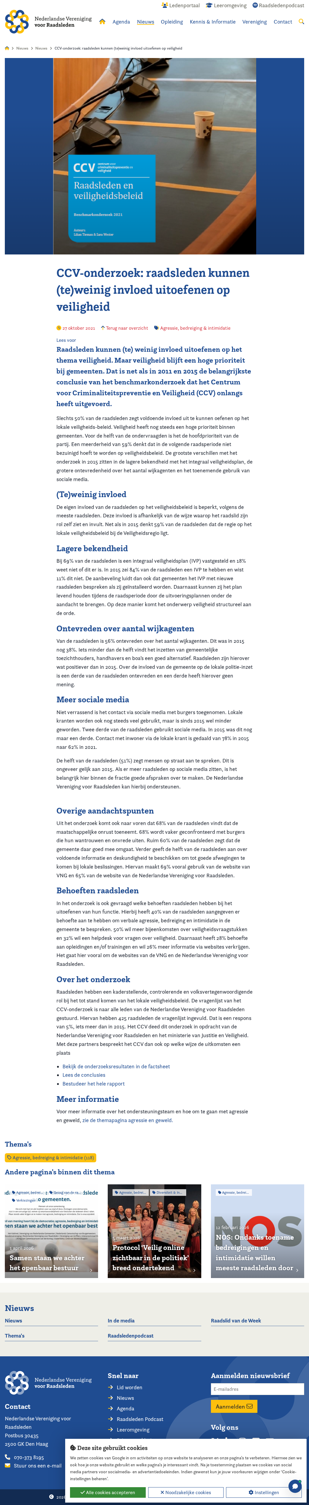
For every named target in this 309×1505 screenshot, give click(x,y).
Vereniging (254, 21)
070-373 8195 (28, 1457)
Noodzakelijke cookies (187, 1492)
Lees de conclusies (83, 1075)
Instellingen (266, 1492)
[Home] (48, 21)
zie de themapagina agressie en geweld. (127, 1120)
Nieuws (145, 21)
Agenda (121, 21)
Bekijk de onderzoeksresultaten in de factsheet (116, 1066)
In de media (121, 1320)
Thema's (14, 1335)
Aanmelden (231, 1406)
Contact (283, 21)
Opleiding (172, 21)
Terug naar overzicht (126, 328)
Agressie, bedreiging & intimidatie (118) (52, 1157)
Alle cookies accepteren (110, 1492)
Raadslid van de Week (236, 1320)
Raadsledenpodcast (131, 1335)
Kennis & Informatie (213, 21)
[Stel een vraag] (295, 1486)
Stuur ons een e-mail (37, 1465)
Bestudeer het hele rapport (93, 1083)
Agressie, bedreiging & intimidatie (195, 328)
